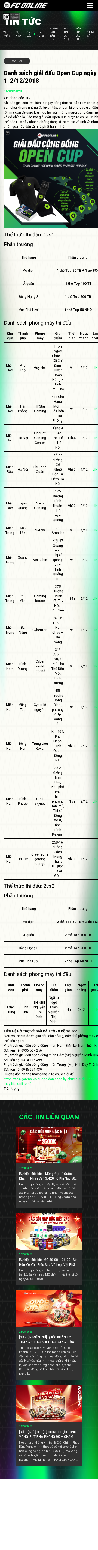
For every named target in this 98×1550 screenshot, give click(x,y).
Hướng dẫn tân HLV (54, 34)
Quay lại (17, 60)
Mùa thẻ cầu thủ (78, 34)
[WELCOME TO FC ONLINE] (26, 5)
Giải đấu (29, 34)
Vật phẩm (7, 34)
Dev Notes (40, 34)
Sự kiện (19, 34)
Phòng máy (90, 34)
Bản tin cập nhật (67, 34)
